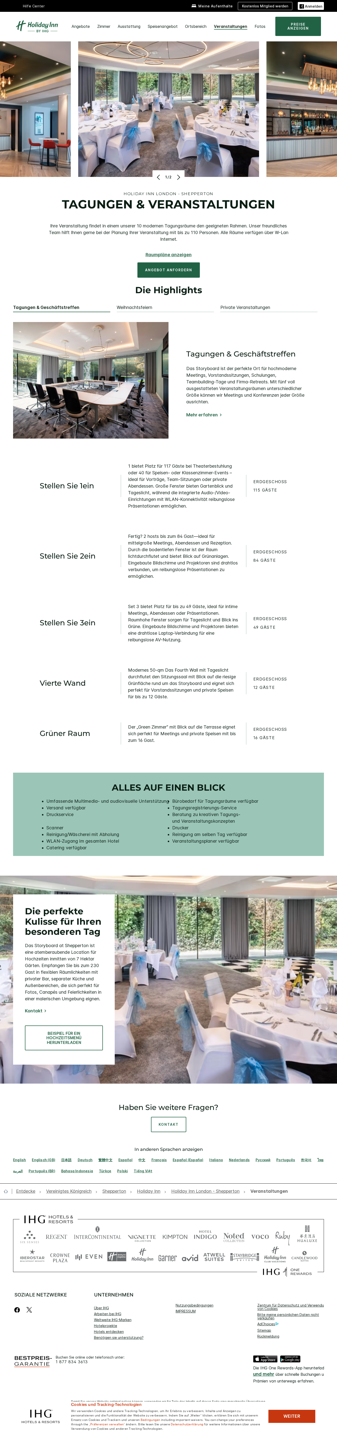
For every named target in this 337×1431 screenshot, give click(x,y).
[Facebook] (18, 1310)
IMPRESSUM (186, 1311)
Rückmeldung (268, 1336)
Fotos (260, 26)
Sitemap (264, 1330)
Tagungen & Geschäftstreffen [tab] (46, 307)
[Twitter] (29, 1310)
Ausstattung (129, 26)
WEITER (291, 1416)
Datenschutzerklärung (187, 1424)
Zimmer (103, 26)
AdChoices (266, 1324)
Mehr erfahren (202, 414)
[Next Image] (178, 177)
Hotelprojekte (105, 1326)
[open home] (8, 1191)
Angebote (81, 26)
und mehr (263, 1374)
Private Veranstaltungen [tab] (245, 307)
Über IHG (101, 1308)
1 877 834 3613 (72, 1362)
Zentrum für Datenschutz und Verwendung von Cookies (292, 1307)
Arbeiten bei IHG (107, 1314)
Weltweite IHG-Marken (112, 1320)
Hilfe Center (34, 6)
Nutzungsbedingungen (194, 1305)
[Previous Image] (159, 177)
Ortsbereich (195, 26)
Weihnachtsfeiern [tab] (134, 307)
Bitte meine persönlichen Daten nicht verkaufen (288, 1316)
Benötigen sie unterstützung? (119, 1337)
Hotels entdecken (109, 1331)
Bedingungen (150, 1419)
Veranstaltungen (230, 26)
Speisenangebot (163, 26)
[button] (311, 6)
